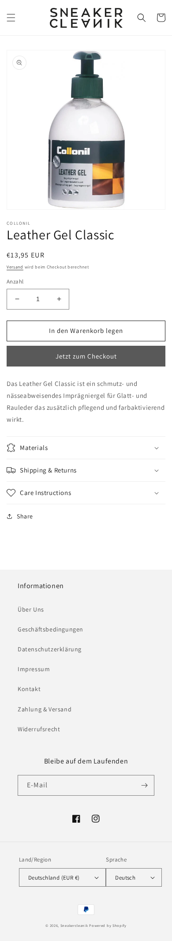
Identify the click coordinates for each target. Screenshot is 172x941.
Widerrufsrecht (39, 729)
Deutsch (125, 877)
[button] (11, 17)
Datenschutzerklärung (50, 649)
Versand (15, 267)
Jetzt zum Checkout (86, 356)
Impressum (34, 669)
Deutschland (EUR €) (54, 877)
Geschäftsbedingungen (50, 629)
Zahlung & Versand (44, 709)
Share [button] (25, 516)
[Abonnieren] (144, 785)
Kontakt (29, 689)
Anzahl (15, 281)
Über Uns (31, 609)
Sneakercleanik (74, 925)
